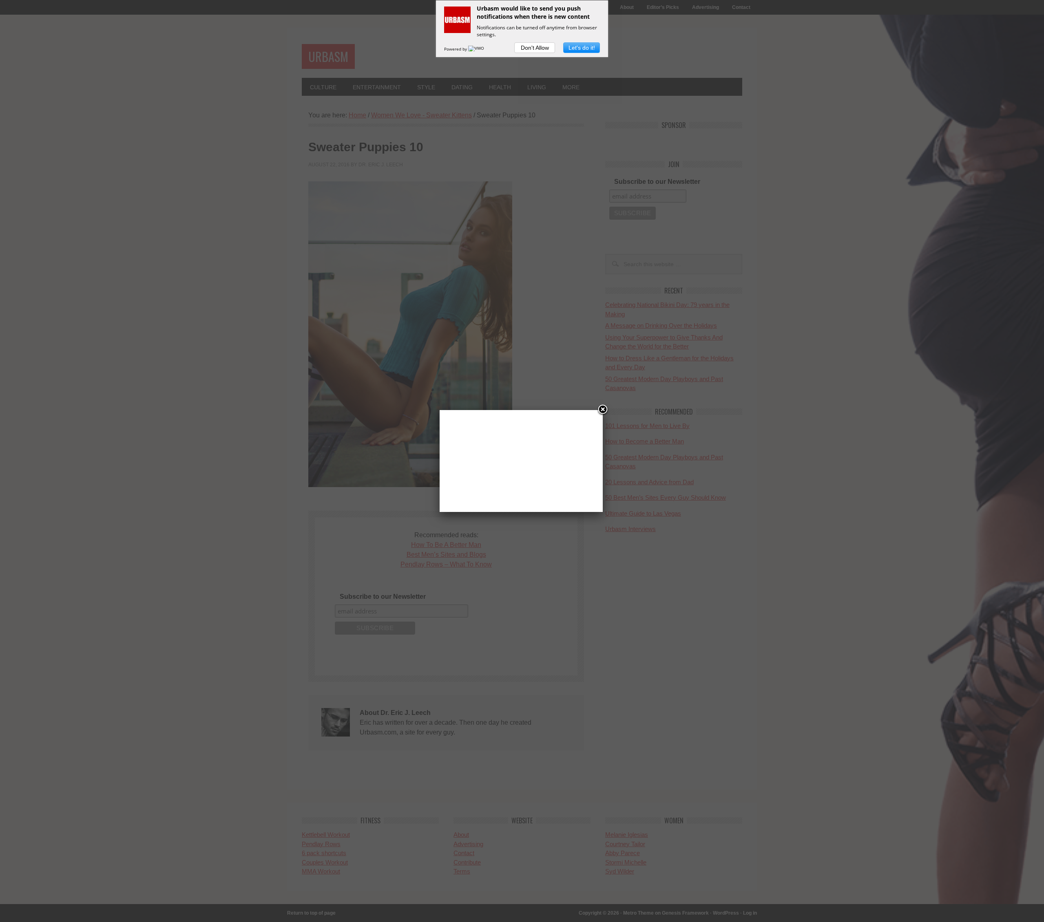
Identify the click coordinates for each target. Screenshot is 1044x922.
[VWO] (476, 49)
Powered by (456, 49)
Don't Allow (535, 47)
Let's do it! (581, 47)
